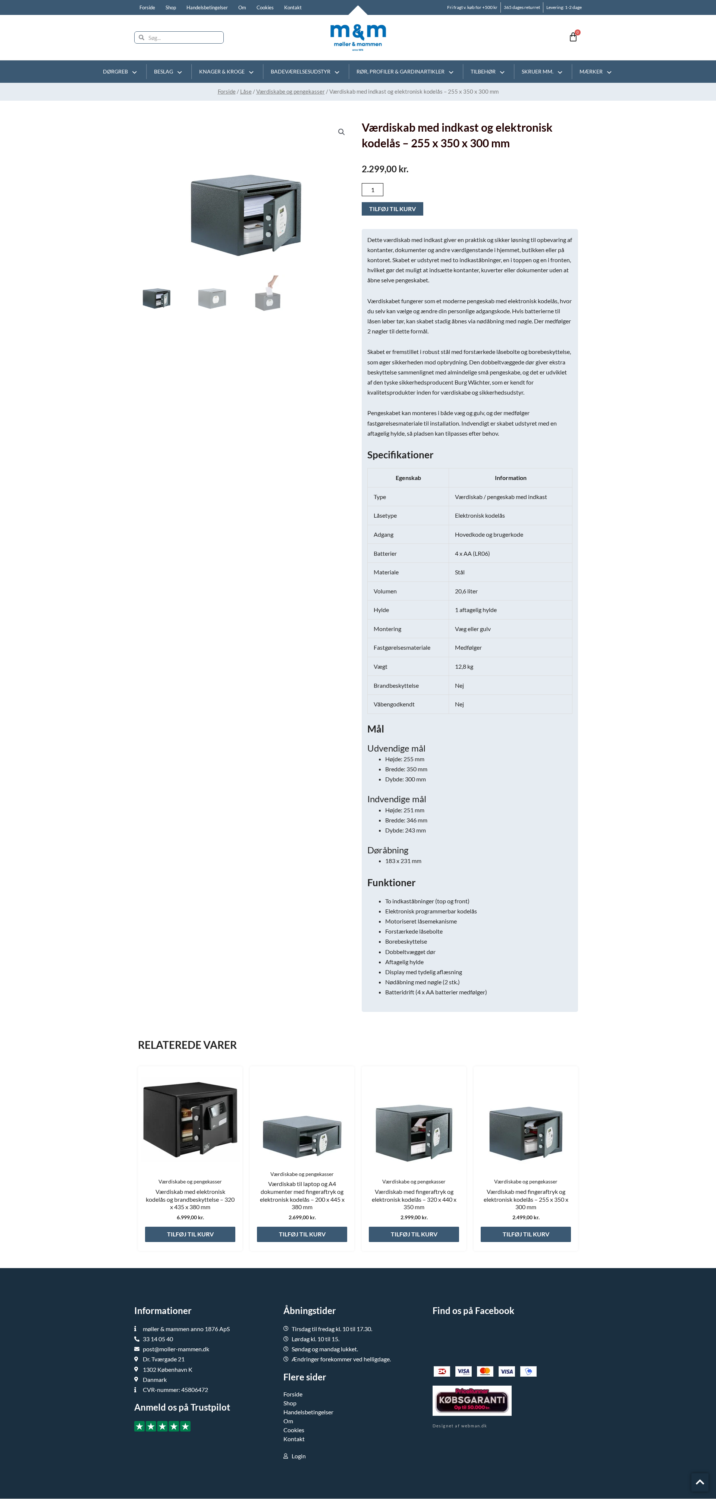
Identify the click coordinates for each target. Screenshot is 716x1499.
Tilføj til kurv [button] (190, 1234)
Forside (147, 7)
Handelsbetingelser (207, 7)
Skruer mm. (537, 71)
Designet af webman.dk (460, 1425)
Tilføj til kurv (392, 208)
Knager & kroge (222, 71)
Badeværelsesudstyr (300, 71)
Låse (246, 91)
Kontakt (293, 7)
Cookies (265, 7)
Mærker (591, 71)
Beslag (163, 71)
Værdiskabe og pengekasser (290, 91)
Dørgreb (115, 71)
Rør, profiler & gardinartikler (401, 71)
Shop (171, 7)
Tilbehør (483, 71)
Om (242, 7)
